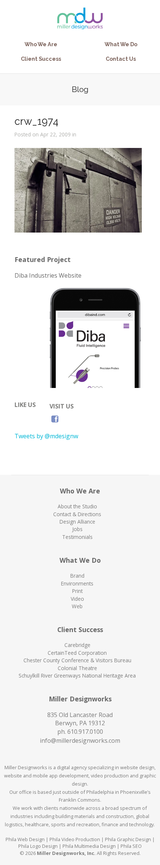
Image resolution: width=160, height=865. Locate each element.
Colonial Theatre (77, 668)
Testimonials (77, 536)
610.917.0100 (85, 731)
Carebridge (77, 644)
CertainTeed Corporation (77, 652)
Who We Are (41, 44)
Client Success (41, 59)
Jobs (77, 529)
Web (77, 606)
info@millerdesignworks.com (80, 740)
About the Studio (77, 506)
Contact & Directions (77, 514)
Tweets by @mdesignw (46, 436)
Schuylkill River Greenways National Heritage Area (77, 675)
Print (77, 590)
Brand (77, 575)
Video (77, 598)
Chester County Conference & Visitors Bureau (77, 660)
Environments (77, 583)
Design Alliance (77, 521)
